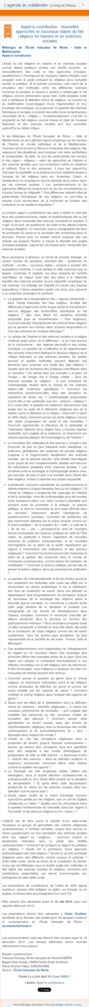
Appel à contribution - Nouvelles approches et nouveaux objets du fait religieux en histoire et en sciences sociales (50, 33)
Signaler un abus (73, 1004)
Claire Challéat (75, 914)
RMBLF (65, 976)
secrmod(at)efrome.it (16, 926)
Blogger (59, 1004)
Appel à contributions (50, 982)
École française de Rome (31, 970)
